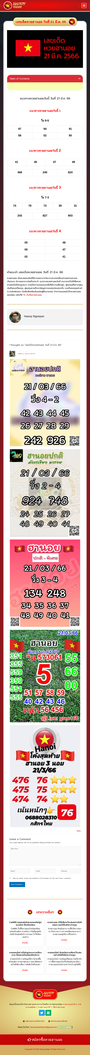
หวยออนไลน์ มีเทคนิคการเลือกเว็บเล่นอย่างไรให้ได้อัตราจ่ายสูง (64, 954)
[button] (83, 5)
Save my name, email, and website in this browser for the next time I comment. (42, 878)
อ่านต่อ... (25, 942)
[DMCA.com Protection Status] (65, 1027)
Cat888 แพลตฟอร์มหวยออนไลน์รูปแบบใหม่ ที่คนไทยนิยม (25, 923)
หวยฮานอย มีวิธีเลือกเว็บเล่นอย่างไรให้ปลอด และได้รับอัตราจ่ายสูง (64, 923)
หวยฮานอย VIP (44, 1007)
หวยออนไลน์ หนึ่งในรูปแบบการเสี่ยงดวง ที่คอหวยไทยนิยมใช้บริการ (25, 954)
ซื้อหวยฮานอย (59, 1007)
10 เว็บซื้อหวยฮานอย (32, 295)
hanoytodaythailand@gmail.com (43, 1027)
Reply (79, 831)
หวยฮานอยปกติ (69, 1004)
